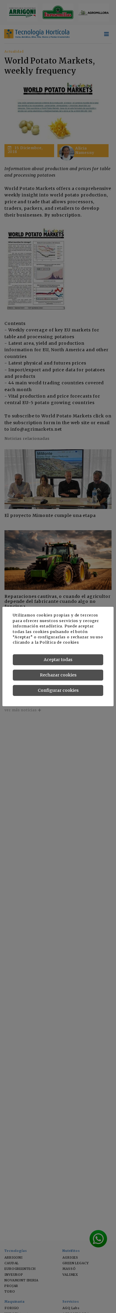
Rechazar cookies (58, 675)
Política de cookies (59, 642)
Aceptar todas (58, 659)
